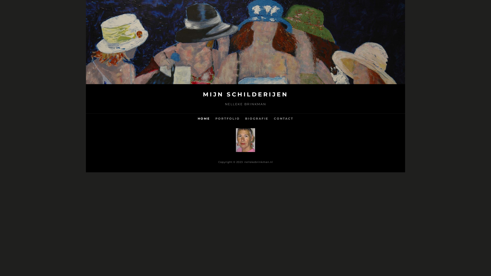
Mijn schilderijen (245, 94)
